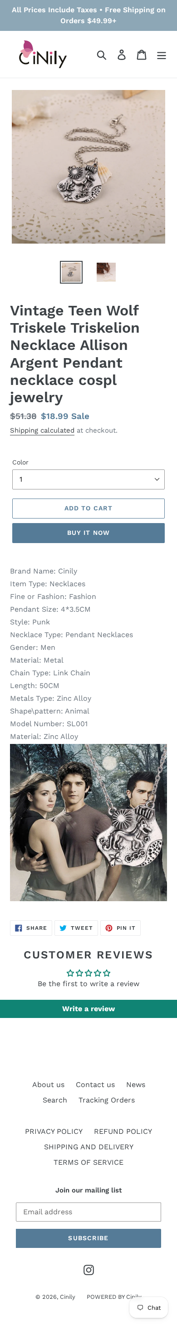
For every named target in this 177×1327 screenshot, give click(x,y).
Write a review (88, 1008)
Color (20, 462)
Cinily (67, 1296)
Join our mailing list (88, 1190)
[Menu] (162, 54)
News (135, 1084)
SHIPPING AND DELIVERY (88, 1146)
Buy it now (88, 532)
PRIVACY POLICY (54, 1131)
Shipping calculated (42, 430)
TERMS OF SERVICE (88, 1162)
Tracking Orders (107, 1100)
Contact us (95, 1084)
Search (55, 1100)
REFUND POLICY (123, 1131)
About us (48, 1084)
